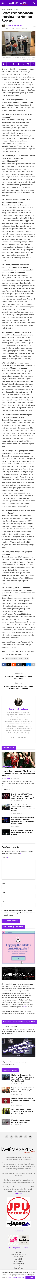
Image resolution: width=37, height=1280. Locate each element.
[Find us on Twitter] (11, 1137)
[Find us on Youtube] (21, 1136)
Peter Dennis (6, 778)
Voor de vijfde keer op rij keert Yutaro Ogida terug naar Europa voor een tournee (22, 1111)
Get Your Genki (18, 1257)
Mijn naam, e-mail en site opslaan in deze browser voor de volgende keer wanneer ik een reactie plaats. (19, 913)
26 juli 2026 (15, 778)
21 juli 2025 (15, 826)
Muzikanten (7, 766)
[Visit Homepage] (18, 3)
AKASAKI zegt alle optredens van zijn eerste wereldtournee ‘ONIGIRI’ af (23, 1100)
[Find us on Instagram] (16, 1136)
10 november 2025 (17, 800)
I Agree (30, 1277)
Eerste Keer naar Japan (14, 658)
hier (24, 1007)
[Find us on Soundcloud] (25, 1136)
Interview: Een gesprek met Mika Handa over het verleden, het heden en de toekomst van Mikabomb (18, 773)
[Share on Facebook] (4, 64)
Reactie (5, 858)
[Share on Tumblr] (18, 64)
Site (3, 901)
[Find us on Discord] (30, 1137)
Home (3, 9)
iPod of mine (18, 1261)
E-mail (4, 892)
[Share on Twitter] (8, 64)
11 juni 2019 (7, 28)
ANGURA (18, 1252)
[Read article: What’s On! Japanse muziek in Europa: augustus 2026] (6, 1122)
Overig (16, 9)
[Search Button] (34, 3)
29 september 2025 (17, 813)
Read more (7, 789)
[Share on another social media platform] (33, 64)
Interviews (9, 9)
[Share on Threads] (23, 64)
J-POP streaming (18, 1263)
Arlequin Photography (18, 1254)
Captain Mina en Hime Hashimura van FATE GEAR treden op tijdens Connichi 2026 (22, 1090)
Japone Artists (18, 1268)
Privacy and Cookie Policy (16, 1277)
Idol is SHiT (18, 1259)
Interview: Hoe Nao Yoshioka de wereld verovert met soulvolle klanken (22, 832)
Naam (4, 883)
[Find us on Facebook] (6, 1136)
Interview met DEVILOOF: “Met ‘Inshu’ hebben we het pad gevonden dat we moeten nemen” (22, 796)
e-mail (6, 1016)
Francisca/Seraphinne (15, 25)
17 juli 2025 (15, 837)
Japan (26, 658)
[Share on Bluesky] (28, 64)
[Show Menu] (2, 3)
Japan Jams (18, 1266)
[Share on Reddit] (13, 64)
